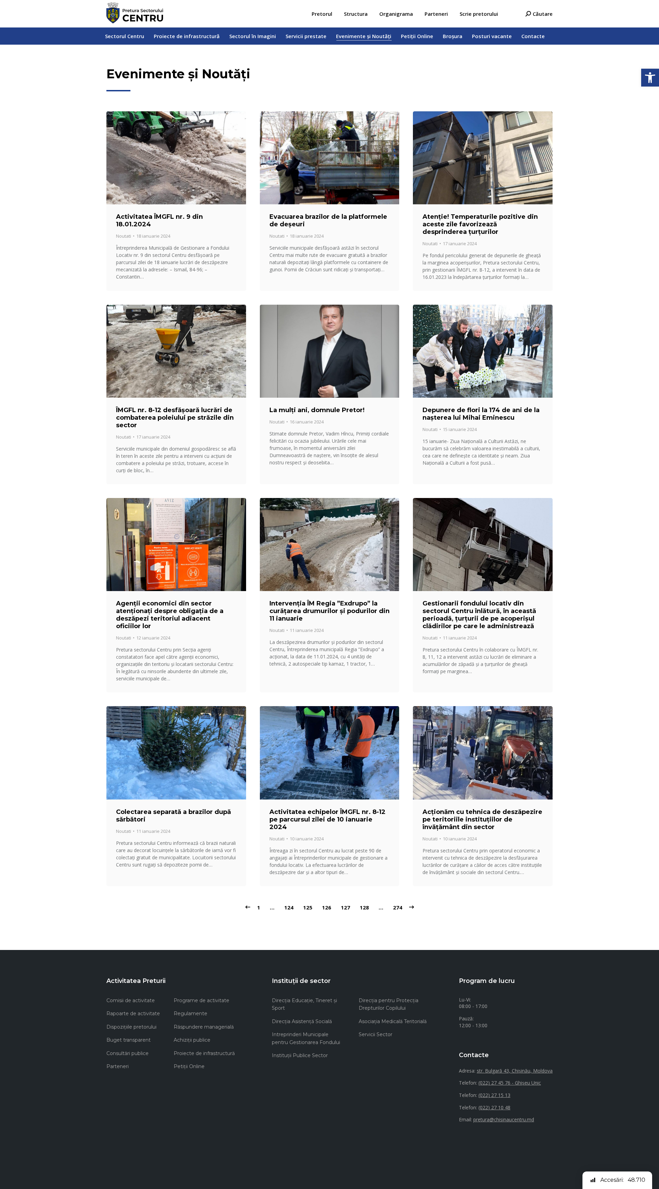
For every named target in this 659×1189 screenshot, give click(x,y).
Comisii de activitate (130, 1000)
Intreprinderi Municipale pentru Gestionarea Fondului (306, 1038)
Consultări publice (127, 1053)
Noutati (123, 236)
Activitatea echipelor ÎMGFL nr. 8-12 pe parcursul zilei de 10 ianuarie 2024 (327, 819)
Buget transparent (128, 1040)
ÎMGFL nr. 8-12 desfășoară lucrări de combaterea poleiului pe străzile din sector (175, 417)
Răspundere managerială (204, 1027)
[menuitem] (322, 14)
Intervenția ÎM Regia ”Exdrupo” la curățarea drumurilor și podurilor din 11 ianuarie (329, 611)
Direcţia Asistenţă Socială (302, 1021)
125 (307, 907)
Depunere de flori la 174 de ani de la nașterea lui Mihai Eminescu (481, 413)
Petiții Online (189, 1066)
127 (345, 907)
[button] (650, 78)
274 (397, 907)
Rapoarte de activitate (133, 1013)
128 (364, 907)
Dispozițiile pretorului (131, 1027)
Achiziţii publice (192, 1040)
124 (288, 907)
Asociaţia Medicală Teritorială (393, 1021)
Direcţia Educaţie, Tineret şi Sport (304, 1004)
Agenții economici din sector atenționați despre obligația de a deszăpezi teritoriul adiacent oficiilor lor (169, 615)
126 (326, 907)
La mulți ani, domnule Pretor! (317, 410)
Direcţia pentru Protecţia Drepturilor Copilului (388, 1004)
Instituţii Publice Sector (300, 1055)
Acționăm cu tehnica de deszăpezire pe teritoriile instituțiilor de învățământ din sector (482, 819)
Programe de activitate (201, 1000)
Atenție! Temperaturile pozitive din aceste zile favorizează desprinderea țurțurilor (480, 224)
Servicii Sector (375, 1034)
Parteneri (117, 1066)
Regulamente (190, 1013)
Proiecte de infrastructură (204, 1053)
